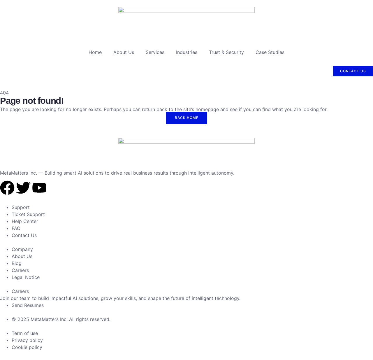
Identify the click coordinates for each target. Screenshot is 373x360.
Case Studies (270, 52)
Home (95, 52)
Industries (186, 52)
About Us (123, 52)
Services (155, 52)
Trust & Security (226, 52)
